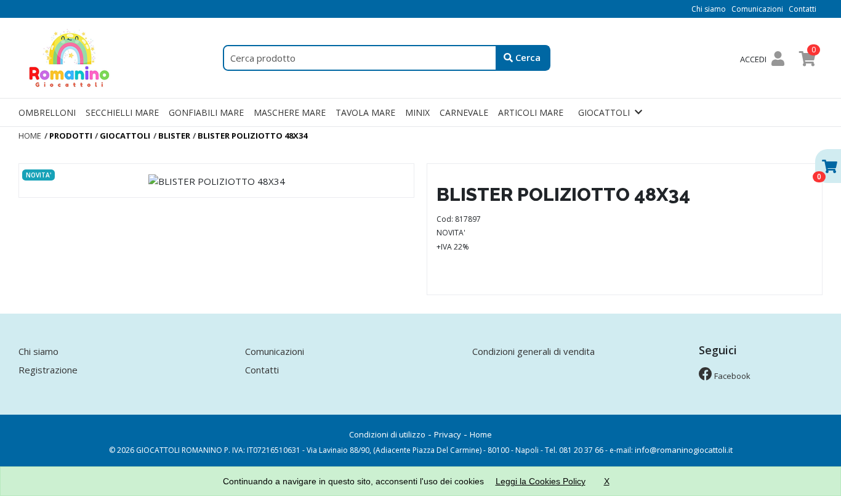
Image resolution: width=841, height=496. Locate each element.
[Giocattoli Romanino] (71, 57)
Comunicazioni (757, 9)
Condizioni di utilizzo (387, 434)
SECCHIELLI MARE (122, 112)
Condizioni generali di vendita (533, 351)
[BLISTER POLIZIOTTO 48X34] (216, 180)
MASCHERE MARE (290, 112)
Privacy (447, 434)
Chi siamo (708, 9)
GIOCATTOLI (604, 112)
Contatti (802, 9)
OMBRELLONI (47, 112)
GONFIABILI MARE (206, 112)
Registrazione (48, 370)
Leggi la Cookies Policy (540, 481)
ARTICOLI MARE (530, 112)
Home (481, 434)
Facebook (731, 375)
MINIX (417, 112)
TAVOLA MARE (365, 112)
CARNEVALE (464, 112)
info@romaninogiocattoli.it (684, 449)
